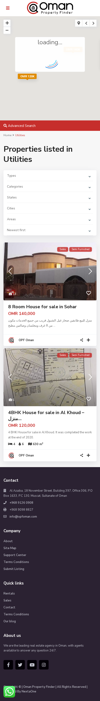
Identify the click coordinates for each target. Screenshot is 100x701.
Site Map (9, 548)
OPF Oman (26, 340)
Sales (7, 600)
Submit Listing (13, 569)
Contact (9, 607)
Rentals (9, 593)
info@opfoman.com (23, 517)
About (8, 541)
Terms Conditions (16, 562)
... (54, 326)
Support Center (14, 555)
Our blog (9, 621)
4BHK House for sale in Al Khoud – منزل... (46, 415)
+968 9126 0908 (21, 503)
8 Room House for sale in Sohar (42, 307)
